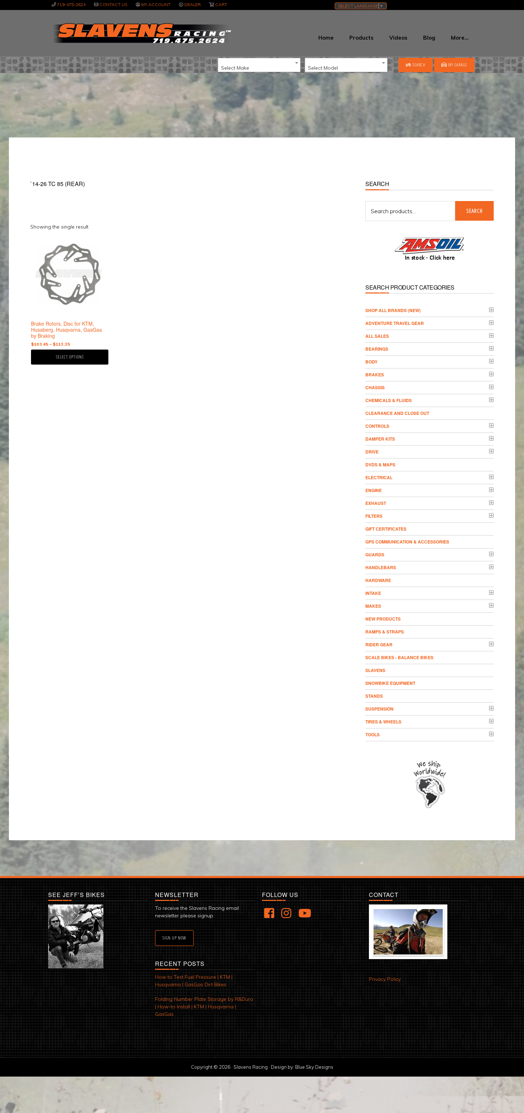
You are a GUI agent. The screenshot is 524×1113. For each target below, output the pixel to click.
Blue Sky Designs (314, 1067)
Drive (372, 451)
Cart (221, 4)
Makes (373, 606)
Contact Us (113, 4)
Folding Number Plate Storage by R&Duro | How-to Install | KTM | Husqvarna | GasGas (204, 1006)
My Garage (457, 65)
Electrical (378, 477)
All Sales (377, 336)
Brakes (374, 374)
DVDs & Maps (380, 464)
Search (418, 65)
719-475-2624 (71, 4)
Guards (374, 554)
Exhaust (375, 503)
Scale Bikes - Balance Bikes (399, 657)
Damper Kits (380, 439)
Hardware (378, 580)
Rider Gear (378, 644)
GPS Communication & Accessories (407, 541)
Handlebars (380, 567)
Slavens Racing (141, 33)
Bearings (376, 349)
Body (371, 362)
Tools (372, 734)
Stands (374, 696)
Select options (70, 357)
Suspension (379, 709)
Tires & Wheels (383, 721)
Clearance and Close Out (397, 413)
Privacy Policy (385, 979)
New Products (383, 619)
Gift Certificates (385, 529)
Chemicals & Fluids (388, 400)
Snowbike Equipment (390, 683)
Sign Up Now (174, 938)
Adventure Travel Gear (394, 323)
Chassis (375, 387)
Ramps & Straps (384, 631)
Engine (373, 490)
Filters (373, 516)
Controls (377, 426)
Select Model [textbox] (323, 68)
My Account (155, 4)
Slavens (375, 670)
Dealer (192, 4)
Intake (373, 593)
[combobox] (259, 65)
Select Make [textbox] (235, 68)
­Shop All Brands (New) (393, 310)
